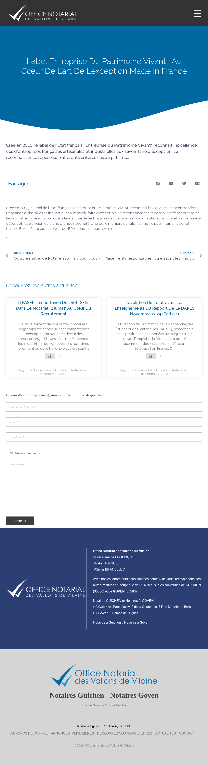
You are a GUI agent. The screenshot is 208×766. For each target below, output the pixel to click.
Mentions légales (88, 726)
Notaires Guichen (116, 705)
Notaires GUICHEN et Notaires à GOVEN (123, 600)
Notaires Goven (91, 705)
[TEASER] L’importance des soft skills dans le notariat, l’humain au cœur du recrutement (53, 308)
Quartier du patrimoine (28, 237)
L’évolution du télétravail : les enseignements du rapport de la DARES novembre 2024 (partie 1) (154, 308)
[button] (157, 183)
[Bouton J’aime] (50, 356)
